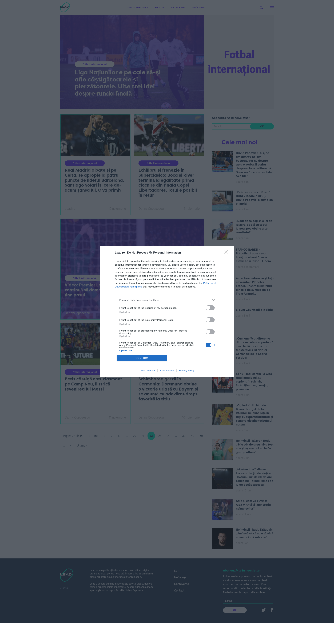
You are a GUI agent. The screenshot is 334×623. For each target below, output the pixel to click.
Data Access (167, 370)
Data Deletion (147, 370)
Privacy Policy (186, 370)
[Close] (227, 253)
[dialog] (167, 311)
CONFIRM (142, 358)
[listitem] (167, 300)
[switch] (210, 307)
